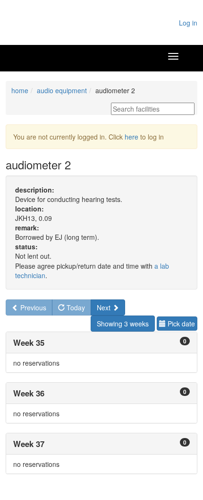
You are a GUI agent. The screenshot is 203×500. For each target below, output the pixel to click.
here (131, 136)
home (19, 90)
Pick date (180, 323)
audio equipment (62, 90)
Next (104, 307)
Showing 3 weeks (123, 323)
